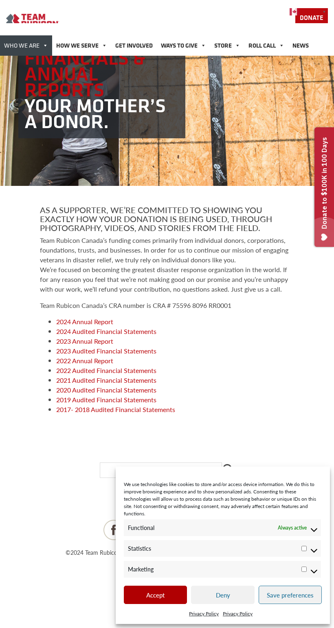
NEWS (300, 45)
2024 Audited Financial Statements (106, 331)
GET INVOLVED (134, 45)
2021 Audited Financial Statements (106, 380)
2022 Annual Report (84, 360)
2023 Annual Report (84, 341)
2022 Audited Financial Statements (106, 370)
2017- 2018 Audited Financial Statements (115, 409)
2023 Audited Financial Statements (106, 350)
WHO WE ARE (22, 45)
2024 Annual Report (84, 321)
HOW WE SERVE (77, 45)
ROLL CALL (262, 45)
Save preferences (290, 595)
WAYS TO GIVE (179, 45)
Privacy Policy (204, 613)
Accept (155, 595)
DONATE (311, 17)
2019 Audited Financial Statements (106, 399)
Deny (223, 595)
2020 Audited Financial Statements (106, 390)
